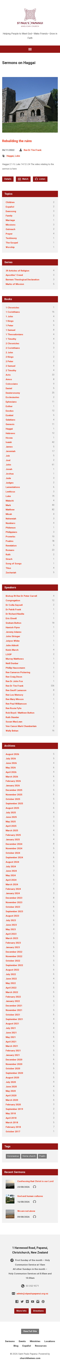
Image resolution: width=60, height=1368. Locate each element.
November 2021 (14, 1010)
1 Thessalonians (14, 334)
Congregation (13, 600)
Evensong (11, 211)
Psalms (9, 541)
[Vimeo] (27, 1301)
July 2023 (11, 920)
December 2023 (14, 898)
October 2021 (13, 1014)
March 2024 (12, 884)
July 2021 (11, 1028)
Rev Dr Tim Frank (32, 150)
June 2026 (11, 763)
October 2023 (13, 907)
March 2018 (12, 1122)
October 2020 (13, 1068)
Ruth (8, 554)
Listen (41, 179)
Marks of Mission (15, 284)
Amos (9, 379)
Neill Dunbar (12, 663)
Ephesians (11, 402)
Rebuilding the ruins (17, 141)
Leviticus (10, 491)
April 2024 (11, 880)
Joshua (10, 473)
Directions (38, 1311)
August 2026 (12, 754)
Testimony (11, 238)
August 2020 (12, 1077)
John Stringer (13, 636)
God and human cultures (30, 1196)
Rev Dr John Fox (14, 681)
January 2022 (13, 1001)
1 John (9, 316)
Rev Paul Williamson (16, 703)
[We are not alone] (10, 1216)
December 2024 (14, 844)
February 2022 (13, 996)
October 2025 (13, 799)
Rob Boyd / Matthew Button (20, 712)
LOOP (9, 654)
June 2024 (11, 871)
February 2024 (13, 889)
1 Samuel (10, 330)
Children (10, 202)
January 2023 (13, 947)
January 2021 (13, 1055)
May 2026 (11, 767)
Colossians (12, 384)
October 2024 (13, 853)
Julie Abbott (12, 645)
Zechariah (11, 572)
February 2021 (13, 1050)
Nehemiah (11, 518)
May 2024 (11, 875)
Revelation (11, 545)
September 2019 (14, 1109)
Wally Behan (12, 730)
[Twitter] (22, 1301)
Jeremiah (10, 451)
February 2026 (13, 781)
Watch (25, 179)
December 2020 (14, 1059)
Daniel (9, 388)
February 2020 (13, 1104)
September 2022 (14, 965)
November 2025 (14, 794)
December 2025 (14, 790)
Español (10, 207)
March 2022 (12, 992)
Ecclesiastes (12, 397)
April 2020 (11, 1095)
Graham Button (13, 623)
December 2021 (14, 1005)
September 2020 (14, 1073)
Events (22, 1341)
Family (9, 215)
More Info (21, 1311)
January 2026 (13, 785)
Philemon (11, 527)
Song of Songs (14, 563)
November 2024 (14, 848)
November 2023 (14, 902)
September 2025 (14, 803)
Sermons (10, 1341)
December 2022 (14, 952)
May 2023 (11, 929)
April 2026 (11, 772)
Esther (9, 406)
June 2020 (11, 1086)
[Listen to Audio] (34, 1186)
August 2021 (12, 1023)
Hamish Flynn (13, 627)
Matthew (10, 509)
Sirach (9, 559)
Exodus (10, 411)
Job (8, 455)
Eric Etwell (11, 618)
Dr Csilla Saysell (14, 605)
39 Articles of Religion (17, 270)
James (9, 446)
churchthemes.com (30, 1358)
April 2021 (11, 1041)
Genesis (10, 424)
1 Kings (10, 321)
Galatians (10, 419)
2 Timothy (11, 370)
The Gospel (12, 242)
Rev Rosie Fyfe (13, 708)
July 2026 (11, 758)
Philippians (11, 532)
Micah (9, 514)
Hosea (9, 438)
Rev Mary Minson (15, 699)
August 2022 (12, 969)
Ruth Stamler (12, 717)
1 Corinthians (13, 312)
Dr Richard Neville (15, 614)
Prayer (9, 233)
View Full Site (30, 1331)
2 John (9, 352)
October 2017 (13, 1131)
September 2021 (14, 1019)
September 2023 (14, 911)
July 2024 (11, 866)
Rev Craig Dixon (14, 676)
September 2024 (14, 857)
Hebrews (10, 433)
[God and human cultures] (10, 1201)
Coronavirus (13, 1156)
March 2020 (12, 1100)
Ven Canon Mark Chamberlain (21, 726)
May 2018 (11, 1113)
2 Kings (10, 357)
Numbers (10, 523)
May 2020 (11, 1091)
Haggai (10, 156)
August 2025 (12, 808)
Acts (8, 375)
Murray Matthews (15, 659)
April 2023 (11, 934)
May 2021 (11, 1037)
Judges (10, 482)
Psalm (42, 1156)
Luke (17, 156)
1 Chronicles (12, 307)
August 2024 (12, 862)
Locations (49, 1341)
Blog (16, 1346)
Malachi (10, 500)
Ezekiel (9, 415)
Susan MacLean (14, 721)
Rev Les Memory (14, 695)
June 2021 (11, 1032)
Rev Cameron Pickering (18, 672)
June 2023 (11, 925)
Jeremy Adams (13, 632)
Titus (8, 568)
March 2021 (12, 1046)
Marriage (10, 220)
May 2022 (11, 983)
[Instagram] (37, 1301)
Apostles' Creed (14, 275)
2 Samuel (10, 366)
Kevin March (12, 650)
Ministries (35, 1341)
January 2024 (13, 893)
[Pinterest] (43, 1301)
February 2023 (13, 943)
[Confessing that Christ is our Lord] (10, 1186)
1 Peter (9, 325)
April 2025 (11, 826)
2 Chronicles (12, 343)
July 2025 (11, 812)
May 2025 (11, 821)
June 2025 (11, 817)
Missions (10, 224)
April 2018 (11, 1118)
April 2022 (11, 987)
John (8, 464)
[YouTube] (32, 1301)
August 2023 (12, 916)
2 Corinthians (13, 348)
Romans (10, 550)
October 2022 (13, 960)
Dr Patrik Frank (13, 609)
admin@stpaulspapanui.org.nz (32, 1293)
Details (7, 179)
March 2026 (12, 776)
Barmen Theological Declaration (22, 279)
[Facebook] (16, 1301)
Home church (29, 1156)
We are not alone (26, 1211)
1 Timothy (11, 339)
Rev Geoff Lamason (16, 690)
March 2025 (12, 830)
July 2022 (11, 974)
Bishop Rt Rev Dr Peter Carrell (21, 596)
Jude (8, 478)
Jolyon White (13, 641)
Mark (8, 505)
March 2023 (12, 938)
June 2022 (11, 978)
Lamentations (13, 487)
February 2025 (13, 835)
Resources (41, 1346)
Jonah (9, 469)
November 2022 (14, 956)
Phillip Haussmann (15, 668)
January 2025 (13, 839)
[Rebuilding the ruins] (30, 130)
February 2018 (13, 1127)
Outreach (10, 229)
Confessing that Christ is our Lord (35, 1181)
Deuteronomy (13, 393)
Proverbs (10, 536)
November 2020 (14, 1064)
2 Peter (9, 361)
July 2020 (11, 1082)
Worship (10, 247)
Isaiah (9, 442)
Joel (8, 460)
